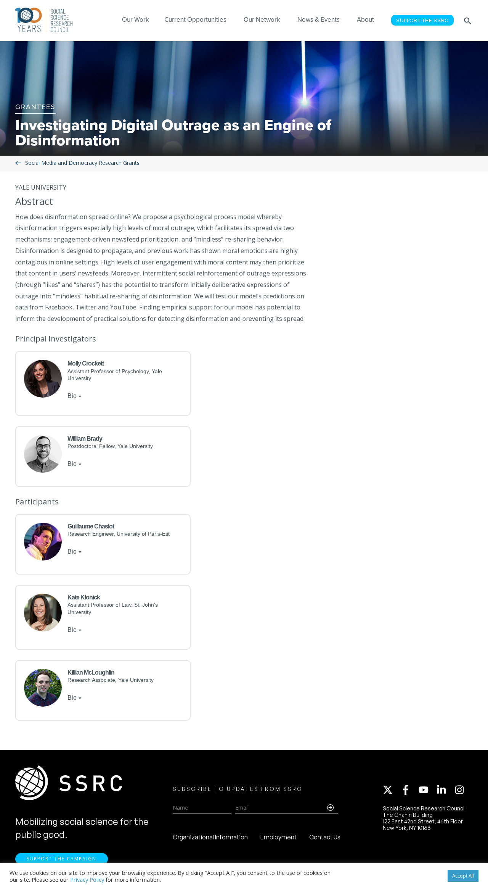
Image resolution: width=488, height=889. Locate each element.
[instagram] (460, 790)
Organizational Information (210, 837)
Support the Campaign (61, 858)
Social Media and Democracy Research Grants (82, 163)
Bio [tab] (72, 396)
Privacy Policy (87, 879)
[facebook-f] (409, 790)
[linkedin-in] (445, 790)
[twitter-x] (391, 790)
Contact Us (324, 837)
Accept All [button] (463, 875)
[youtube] (427, 790)
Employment (278, 837)
